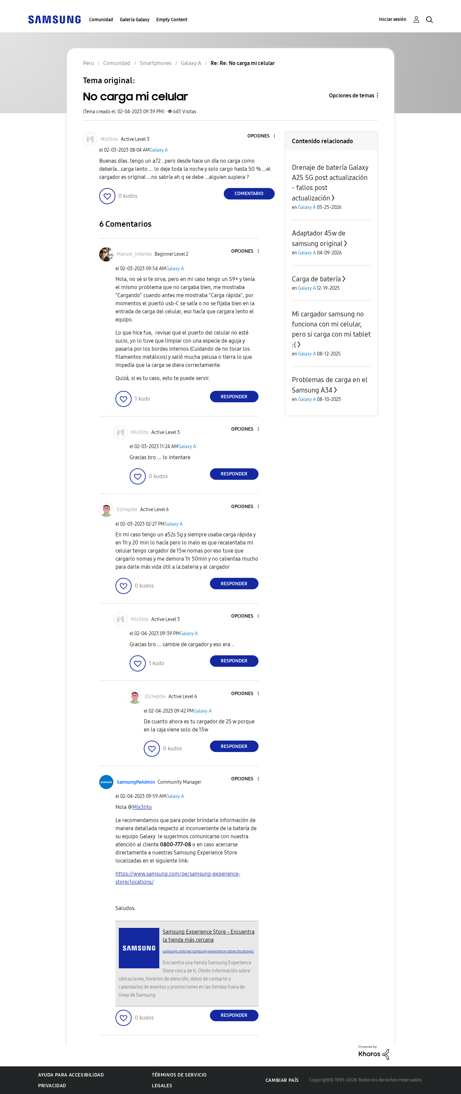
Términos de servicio (179, 1075)
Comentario (249, 193)
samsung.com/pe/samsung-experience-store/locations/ (208, 951)
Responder (234, 397)
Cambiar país (282, 1080)
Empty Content (171, 20)
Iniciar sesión (392, 19)
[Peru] (54, 19)
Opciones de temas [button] (351, 95)
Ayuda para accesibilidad (71, 1075)
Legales (162, 1086)
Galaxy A (159, 150)
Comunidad (101, 20)
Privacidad (52, 1086)
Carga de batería (316, 279)
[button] (263, 136)
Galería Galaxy (135, 20)
